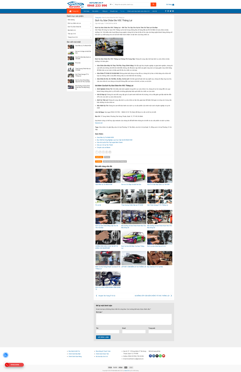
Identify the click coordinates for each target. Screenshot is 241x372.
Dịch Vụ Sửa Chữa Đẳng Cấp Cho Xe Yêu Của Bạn (82, 80)
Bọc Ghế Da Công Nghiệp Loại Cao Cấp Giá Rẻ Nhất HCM (114, 140)
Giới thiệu (86, 11)
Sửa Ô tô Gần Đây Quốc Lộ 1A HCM (83, 57)
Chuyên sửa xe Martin (103, 147)
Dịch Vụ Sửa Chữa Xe (74, 27)
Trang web (151, 328)
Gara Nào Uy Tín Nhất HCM (83, 45)
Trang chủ (98, 17)
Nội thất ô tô (72, 30)
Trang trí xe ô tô (73, 37)
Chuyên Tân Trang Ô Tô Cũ (106, 296)
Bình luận (99, 312)
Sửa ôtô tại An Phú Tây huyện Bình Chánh (110, 142)
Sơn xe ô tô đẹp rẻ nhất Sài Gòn (83, 52)
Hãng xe (104, 11)
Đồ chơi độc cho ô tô (102, 356)
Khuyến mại (113, 11)
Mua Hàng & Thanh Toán (103, 351)
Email (124, 328)
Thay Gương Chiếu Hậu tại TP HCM (83, 69)
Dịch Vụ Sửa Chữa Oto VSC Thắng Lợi (115, 161)
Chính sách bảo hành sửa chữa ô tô (138, 11)
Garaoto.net (99, 123)
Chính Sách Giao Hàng (75, 356)
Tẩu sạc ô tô (72, 34)
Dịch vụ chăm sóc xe (74, 23)
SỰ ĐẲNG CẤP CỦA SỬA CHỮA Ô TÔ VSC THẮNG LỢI (152, 296)
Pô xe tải (77, 63)
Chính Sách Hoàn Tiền (102, 354)
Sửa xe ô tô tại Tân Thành (105, 145)
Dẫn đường (71, 20)
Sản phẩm (95, 11)
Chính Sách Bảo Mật (74, 354)
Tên (97, 328)
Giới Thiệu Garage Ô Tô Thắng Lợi (82, 75)
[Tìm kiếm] (153, 4)
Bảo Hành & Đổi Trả (74, 351)
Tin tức (122, 11)
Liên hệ (154, 11)
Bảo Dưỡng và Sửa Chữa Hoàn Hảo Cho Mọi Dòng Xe (82, 87)
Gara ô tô (127, 370)
